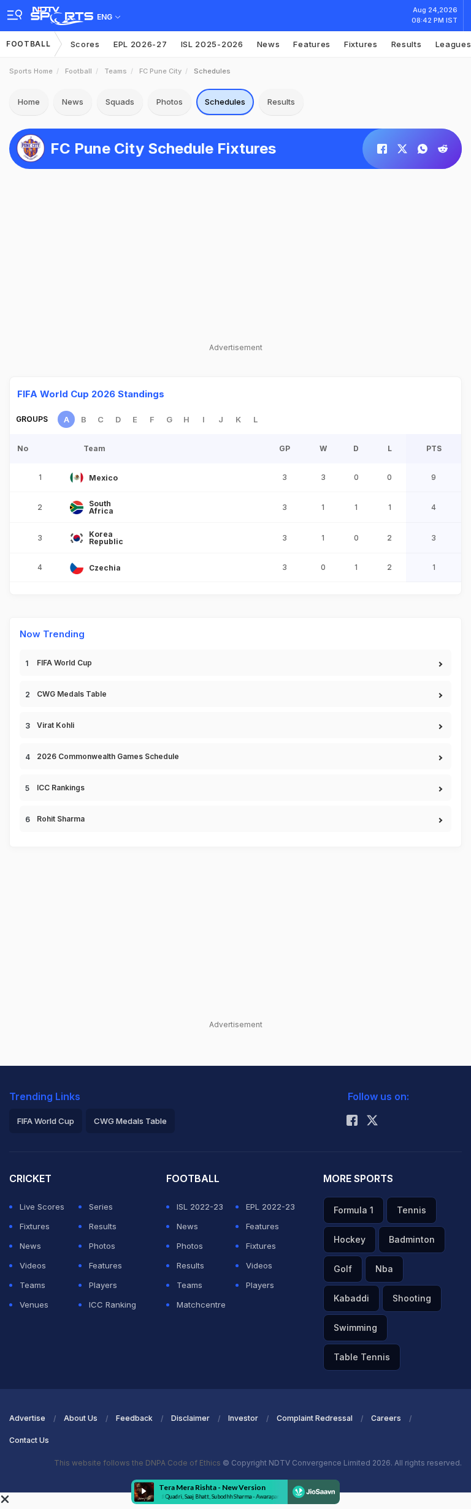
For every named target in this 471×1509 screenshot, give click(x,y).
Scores (85, 44)
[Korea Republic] (76, 538)
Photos (169, 102)
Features (312, 44)
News (268, 44)
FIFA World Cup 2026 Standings (90, 394)
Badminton (412, 1239)
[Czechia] (76, 567)
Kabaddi (351, 1298)
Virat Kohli (55, 725)
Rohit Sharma (61, 818)
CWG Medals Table (72, 693)
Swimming (355, 1327)
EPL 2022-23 (270, 1206)
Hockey (350, 1239)
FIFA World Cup (64, 662)
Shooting (411, 1298)
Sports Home (31, 71)
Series (101, 1206)
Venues (34, 1304)
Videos (33, 1265)
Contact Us (29, 1440)
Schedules (225, 102)
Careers (386, 1418)
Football (28, 43)
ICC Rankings (61, 787)
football (78, 71)
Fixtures (361, 44)
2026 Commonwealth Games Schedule (108, 756)
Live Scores (42, 1206)
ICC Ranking (112, 1304)
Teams (115, 71)
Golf (343, 1269)
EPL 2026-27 (140, 44)
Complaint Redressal (315, 1418)
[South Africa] (76, 507)
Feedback (134, 1418)
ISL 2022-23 (200, 1206)
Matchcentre (201, 1304)
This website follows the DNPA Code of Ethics (138, 1462)
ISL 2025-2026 (212, 44)
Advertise (27, 1418)
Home (29, 102)
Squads (119, 102)
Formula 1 (353, 1210)
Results (406, 44)
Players (103, 1285)
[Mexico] (76, 477)
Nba (384, 1269)
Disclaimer (190, 1418)
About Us (81, 1418)
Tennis (411, 1210)
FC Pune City (160, 71)
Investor (243, 1418)
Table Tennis (362, 1357)
